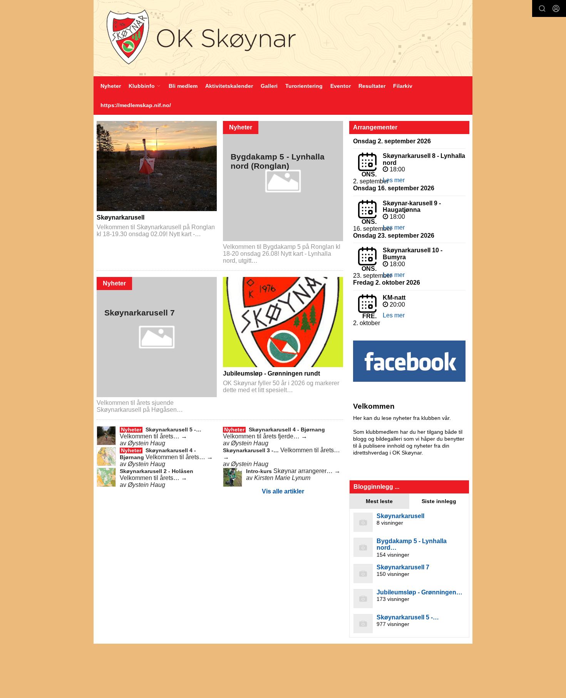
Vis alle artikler (283, 491)
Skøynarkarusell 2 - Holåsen (156, 471)
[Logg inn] (556, 8)
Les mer (394, 180)
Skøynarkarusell (120, 217)
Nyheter (110, 86)
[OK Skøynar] (283, 38)
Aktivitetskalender (229, 86)
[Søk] (542, 8)
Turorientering (304, 86)
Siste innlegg (439, 501)
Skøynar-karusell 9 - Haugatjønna (412, 206)
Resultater (371, 86)
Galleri (269, 86)
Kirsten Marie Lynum (282, 478)
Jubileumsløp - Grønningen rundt (271, 373)
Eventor (340, 86)
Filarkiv (402, 86)
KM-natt (394, 297)
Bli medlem (183, 86)
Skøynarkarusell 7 (139, 312)
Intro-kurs (259, 471)
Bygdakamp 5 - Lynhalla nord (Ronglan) (278, 161)
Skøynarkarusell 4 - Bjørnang (287, 429)
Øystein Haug (146, 443)
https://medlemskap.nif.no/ (135, 105)
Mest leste (379, 501)
